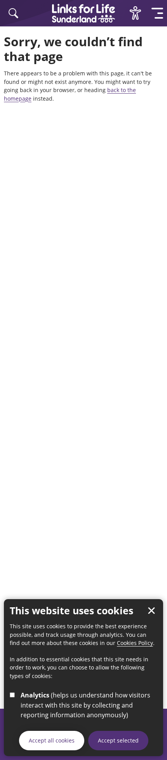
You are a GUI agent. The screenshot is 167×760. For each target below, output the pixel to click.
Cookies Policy (135, 643)
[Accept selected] (151, 611)
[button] (157, 13)
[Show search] (13, 13)
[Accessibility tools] (135, 13)
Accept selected (118, 740)
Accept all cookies (52, 740)
